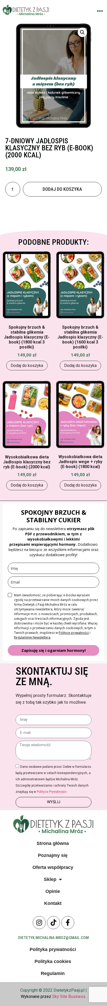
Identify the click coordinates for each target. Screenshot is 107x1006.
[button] (99, 11)
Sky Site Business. (69, 996)
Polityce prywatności (74, 632)
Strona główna (53, 843)
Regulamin (53, 973)
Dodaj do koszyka (62, 189)
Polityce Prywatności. (52, 792)
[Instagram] (39, 922)
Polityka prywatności (53, 949)
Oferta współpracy (52, 867)
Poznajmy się (53, 855)
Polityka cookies (53, 961)
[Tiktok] (53, 922)
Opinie (52, 891)
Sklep (50, 879)
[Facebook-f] (67, 922)
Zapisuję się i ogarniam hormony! (53, 650)
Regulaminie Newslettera (32, 637)
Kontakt (53, 903)
